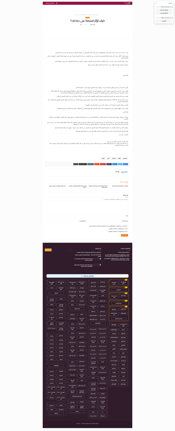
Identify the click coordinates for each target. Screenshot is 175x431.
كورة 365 (82, 402)
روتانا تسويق (123, 357)
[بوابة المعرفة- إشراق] (127, 3)
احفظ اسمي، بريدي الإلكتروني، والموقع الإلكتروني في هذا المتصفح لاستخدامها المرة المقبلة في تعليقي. (108, 226)
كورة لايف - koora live (61, 387)
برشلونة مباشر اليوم (51, 283)
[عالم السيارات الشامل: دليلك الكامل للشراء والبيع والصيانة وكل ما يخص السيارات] (97, 266)
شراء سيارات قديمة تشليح (77, 396)
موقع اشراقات (123, 313)
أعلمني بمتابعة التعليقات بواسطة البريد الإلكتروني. (117, 228)
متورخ (123, 353)
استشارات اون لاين (114, 360)
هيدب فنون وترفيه (93, 319)
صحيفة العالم (97, 323)
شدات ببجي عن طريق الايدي (93, 362)
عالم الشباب (118, 290)
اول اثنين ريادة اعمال (123, 282)
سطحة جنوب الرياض (81, 375)
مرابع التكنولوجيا (114, 329)
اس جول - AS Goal (51, 328)
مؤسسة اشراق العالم (50, 3)
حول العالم (89, 15)
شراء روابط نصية (102, 286)
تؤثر (119, 158)
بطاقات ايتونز (93, 393)
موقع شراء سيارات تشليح (72, 386)
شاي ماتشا (102, 416)
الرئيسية (97, 15)
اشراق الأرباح (114, 384)
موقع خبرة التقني (123, 349)
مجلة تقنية (93, 311)
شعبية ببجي (102, 393)
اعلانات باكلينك (77, 308)
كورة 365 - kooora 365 (61, 328)
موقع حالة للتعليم (93, 315)
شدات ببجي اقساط (102, 329)
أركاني (123, 376)
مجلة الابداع (114, 357)
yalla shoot (72, 314)
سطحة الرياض (81, 361)
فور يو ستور (93, 358)
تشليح (82, 380)
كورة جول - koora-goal (61, 305)
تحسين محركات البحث (114, 296)
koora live (52, 310)
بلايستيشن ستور (103, 397)
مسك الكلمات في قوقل (123, 325)
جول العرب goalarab (82, 406)
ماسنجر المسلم (119, 303)
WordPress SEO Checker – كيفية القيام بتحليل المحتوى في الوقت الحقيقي (88, 255)
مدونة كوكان (114, 341)
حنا (102, 412)
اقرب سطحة (72, 375)
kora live (51, 336)
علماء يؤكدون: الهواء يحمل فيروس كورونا (57, 186)
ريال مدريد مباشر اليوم (61, 282)
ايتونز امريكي (93, 337)
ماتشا (93, 412)
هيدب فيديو (114, 364)
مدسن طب (102, 306)
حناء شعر (93, 406)
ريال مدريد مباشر (82, 324)
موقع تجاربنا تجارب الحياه (72, 296)
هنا (127, 143)
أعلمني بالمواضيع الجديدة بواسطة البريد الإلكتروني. (117, 231)
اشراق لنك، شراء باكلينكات (102, 290)
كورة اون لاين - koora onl (61, 323)
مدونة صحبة (123, 380)
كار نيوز (114, 345)
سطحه (72, 362)
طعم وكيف (123, 372)
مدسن (114, 353)
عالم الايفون (123, 341)
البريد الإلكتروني (124, 220)
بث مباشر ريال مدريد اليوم (72, 406)
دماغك (113, 158)
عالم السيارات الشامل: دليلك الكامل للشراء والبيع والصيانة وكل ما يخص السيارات (83, 265)
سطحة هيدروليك (72, 366)
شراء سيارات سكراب (72, 380)
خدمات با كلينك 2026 (82, 296)
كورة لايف (61, 340)
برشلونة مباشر (72, 318)
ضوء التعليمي (123, 309)
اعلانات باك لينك (82, 305)
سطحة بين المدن (82, 366)
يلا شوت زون (61, 409)
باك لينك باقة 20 (72, 288)
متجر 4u (102, 362)
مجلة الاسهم (123, 337)
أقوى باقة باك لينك (72, 291)
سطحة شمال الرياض (81, 370)
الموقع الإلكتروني (83, 220)
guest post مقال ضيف (72, 283)
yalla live (56, 293)
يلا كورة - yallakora (52, 323)
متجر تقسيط (93, 350)
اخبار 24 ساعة (102, 319)
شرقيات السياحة (114, 380)
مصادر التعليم (102, 311)
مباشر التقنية (114, 376)
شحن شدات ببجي (102, 383)
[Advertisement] (87, 9)
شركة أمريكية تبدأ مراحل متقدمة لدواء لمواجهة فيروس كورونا (98, 186)
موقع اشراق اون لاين (114, 313)
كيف (103, 158)
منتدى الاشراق (102, 301)
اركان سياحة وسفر (118, 318)
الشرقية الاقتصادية (114, 337)
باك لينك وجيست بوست (93, 306)
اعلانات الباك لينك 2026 (93, 301)
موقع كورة (56, 365)
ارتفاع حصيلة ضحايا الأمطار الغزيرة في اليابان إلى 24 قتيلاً (77, 186)
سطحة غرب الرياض (72, 369)
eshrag (91, 24)
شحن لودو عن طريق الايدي (93, 389)
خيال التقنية (123, 333)
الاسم (126, 215)
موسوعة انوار (123, 384)
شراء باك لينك (102, 282)
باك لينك (72, 305)
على (108, 158)
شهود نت (114, 372)
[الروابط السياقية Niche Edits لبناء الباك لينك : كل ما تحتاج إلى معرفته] (97, 260)
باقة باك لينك (123, 295)
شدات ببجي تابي (93, 333)
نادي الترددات (123, 360)
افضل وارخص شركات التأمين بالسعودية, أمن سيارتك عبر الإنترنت (89, 252)
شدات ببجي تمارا (93, 329)
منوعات (93, 15)
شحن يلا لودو (102, 388)
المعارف (123, 364)
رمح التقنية (123, 368)
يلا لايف (77, 411)
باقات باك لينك (93, 286)
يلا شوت (81, 314)
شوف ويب (114, 333)
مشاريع (72, 301)
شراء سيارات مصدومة (72, 391)
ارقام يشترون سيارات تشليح (81, 391)
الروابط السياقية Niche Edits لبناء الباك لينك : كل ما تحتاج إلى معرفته (83, 259)
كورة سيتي (72, 402)
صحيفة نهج (123, 345)
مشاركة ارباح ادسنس (114, 283)
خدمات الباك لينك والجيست (82, 282)
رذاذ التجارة (114, 368)
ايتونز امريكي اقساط (93, 373)
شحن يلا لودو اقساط (93, 341)
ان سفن (123, 329)
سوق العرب (82, 288)
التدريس (102, 295)
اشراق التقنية (114, 325)
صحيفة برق (114, 309)
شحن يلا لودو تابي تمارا (93, 367)
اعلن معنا (78, 423)
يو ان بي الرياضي (103, 315)
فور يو (93, 377)
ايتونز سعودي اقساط (102, 341)
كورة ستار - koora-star (51, 299)
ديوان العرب (82, 301)
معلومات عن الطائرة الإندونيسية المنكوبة (120, 186)
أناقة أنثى (114, 349)
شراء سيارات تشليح (81, 385)
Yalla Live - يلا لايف (51, 318)
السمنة (124, 158)
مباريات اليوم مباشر (81, 319)
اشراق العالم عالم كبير (93, 296)
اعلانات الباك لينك (93, 290)
